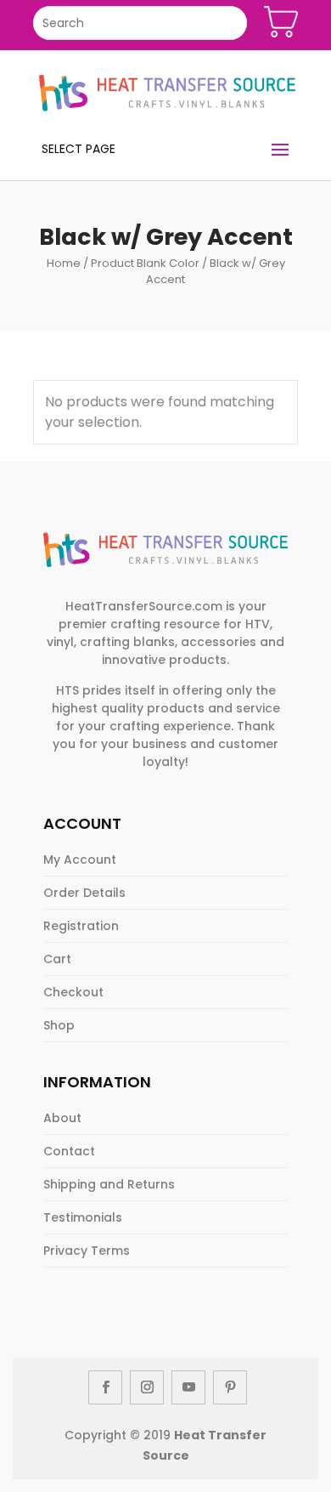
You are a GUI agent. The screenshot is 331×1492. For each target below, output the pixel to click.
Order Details (84, 892)
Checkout (73, 992)
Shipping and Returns (109, 1184)
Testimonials (82, 1217)
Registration (81, 925)
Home (64, 263)
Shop (59, 1025)
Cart (57, 958)
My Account (79, 859)
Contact (69, 1151)
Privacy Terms (86, 1250)
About (62, 1117)
